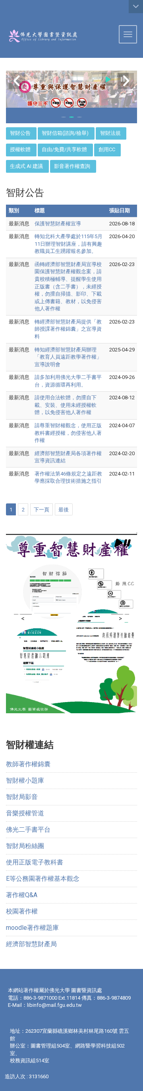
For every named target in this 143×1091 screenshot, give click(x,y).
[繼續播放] (108, 79)
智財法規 (110, 133)
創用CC (107, 149)
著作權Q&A (21, 895)
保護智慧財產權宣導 (58, 224)
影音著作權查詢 (72, 166)
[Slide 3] (79, 117)
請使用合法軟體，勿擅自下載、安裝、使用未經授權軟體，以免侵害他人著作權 (66, 405)
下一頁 (41, 510)
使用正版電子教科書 (34, 862)
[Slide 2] (71, 117)
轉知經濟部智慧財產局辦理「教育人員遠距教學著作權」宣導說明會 (68, 357)
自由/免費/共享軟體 (64, 149)
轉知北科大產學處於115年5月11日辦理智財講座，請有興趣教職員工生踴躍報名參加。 (68, 243)
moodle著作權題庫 (32, 927)
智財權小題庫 (25, 780)
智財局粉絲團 (25, 846)
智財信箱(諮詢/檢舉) (65, 133)
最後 (63, 510)
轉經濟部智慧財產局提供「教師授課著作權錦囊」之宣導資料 (68, 329)
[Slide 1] (63, 117)
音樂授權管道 (25, 813)
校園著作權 (22, 911)
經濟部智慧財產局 (31, 944)
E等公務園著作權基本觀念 (42, 878)
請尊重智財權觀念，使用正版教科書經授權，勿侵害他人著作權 (68, 432)
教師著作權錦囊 (28, 764)
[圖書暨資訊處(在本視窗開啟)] (39, 35)
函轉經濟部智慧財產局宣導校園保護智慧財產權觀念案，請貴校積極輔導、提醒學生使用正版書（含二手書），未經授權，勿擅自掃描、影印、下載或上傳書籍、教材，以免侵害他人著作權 (68, 286)
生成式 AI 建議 (26, 166)
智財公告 (20, 133)
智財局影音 (22, 797)
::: (3, 10)
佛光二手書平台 (28, 829)
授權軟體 (20, 149)
